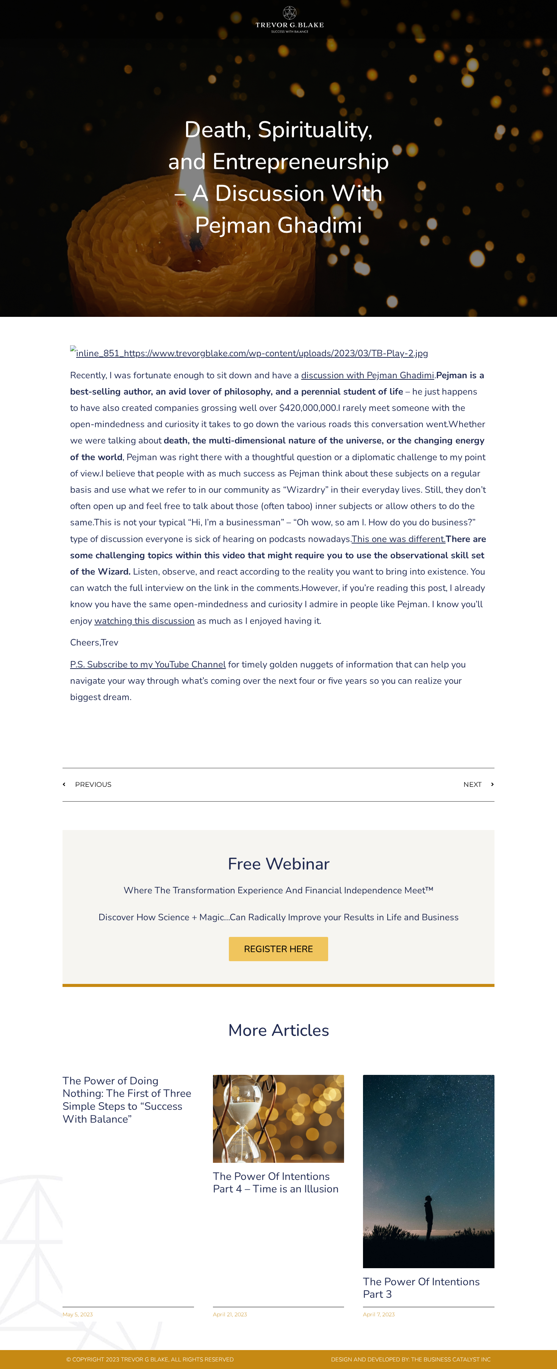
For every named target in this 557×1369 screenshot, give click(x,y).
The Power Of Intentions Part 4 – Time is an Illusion (276, 1183)
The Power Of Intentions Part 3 (421, 1288)
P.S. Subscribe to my (148, 664)
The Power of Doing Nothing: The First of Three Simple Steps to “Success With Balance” (127, 1100)
